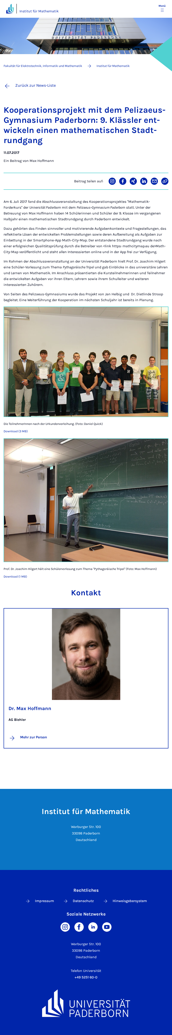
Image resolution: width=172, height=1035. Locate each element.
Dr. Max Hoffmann (30, 708)
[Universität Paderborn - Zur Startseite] (10, 8)
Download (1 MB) (15, 576)
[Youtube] (107, 927)
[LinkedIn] (93, 927)
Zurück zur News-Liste (35, 85)
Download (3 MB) (16, 431)
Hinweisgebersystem (130, 901)
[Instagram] (65, 927)
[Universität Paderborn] (86, 1003)
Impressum (44, 901)
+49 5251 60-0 (86, 977)
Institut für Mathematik (39, 11)
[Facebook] (79, 927)
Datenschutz (83, 901)
